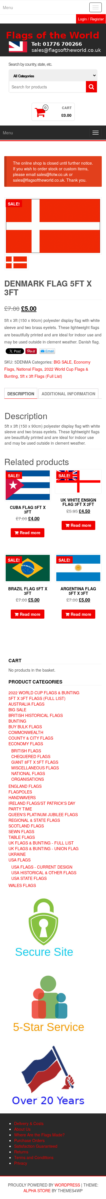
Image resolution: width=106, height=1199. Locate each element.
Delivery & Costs (29, 1123)
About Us (22, 1129)
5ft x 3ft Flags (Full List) (41, 376)
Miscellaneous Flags (35, 768)
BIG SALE (63, 362)
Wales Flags (22, 885)
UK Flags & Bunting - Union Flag (43, 848)
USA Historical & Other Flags (43, 872)
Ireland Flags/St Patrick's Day (41, 803)
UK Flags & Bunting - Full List (41, 843)
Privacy (20, 1163)
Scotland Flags (26, 826)
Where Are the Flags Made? (39, 1135)
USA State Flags (29, 878)
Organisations (27, 779)
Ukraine (17, 854)
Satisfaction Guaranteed (35, 1146)
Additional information (68, 393)
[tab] (20, 393)
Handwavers (22, 797)
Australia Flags (26, 704)
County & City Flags (30, 738)
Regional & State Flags (34, 820)
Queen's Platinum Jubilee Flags (43, 814)
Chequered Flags (30, 756)
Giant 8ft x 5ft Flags (34, 762)
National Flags (29, 369)
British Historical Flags (35, 715)
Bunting (17, 721)
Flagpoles (20, 792)
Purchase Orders (29, 1140)
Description (20, 393)
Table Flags (21, 837)
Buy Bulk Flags (25, 726)
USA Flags (19, 860)
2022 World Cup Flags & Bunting (43, 692)
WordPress (67, 1185)
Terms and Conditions (33, 1157)
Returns (21, 1152)
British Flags (26, 751)
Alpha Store (37, 1190)
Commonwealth (25, 732)
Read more (30, 532)
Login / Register (91, 19)
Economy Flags (25, 743)
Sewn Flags (21, 831)
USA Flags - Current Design (41, 867)
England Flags (25, 786)
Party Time (20, 809)
